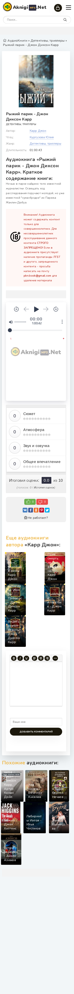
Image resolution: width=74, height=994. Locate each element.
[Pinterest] (41, 510)
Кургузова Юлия (42, 137)
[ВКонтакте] (25, 510)
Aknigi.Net (29, 7)
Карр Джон (38, 131)
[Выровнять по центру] (41, 658)
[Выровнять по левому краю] (34, 658)
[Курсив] (20, 658)
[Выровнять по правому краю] (47, 658)
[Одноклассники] (36, 510)
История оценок (44, 487)
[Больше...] (55, 658)
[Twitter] (47, 510)
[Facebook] (30, 510)
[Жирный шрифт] (14, 658)
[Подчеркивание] (26, 658)
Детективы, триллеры (21, 124)
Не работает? (38, 518)
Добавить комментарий (36, 731)
